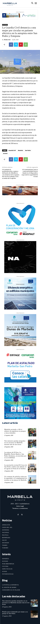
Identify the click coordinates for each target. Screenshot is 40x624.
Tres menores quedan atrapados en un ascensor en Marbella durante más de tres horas (14, 442)
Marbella (20, 150)
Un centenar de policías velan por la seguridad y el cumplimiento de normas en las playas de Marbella (15, 478)
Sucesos (5, 25)
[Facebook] (11, 44)
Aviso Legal (20, 506)
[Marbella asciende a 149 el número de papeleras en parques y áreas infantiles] (32, 432)
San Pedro (28, 150)
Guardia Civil (12, 150)
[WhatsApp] (26, 44)
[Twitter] (16, 44)
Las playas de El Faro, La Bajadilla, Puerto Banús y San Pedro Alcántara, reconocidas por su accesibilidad (15, 455)
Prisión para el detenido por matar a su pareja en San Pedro (15, 612)
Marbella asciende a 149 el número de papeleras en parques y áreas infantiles (15, 431)
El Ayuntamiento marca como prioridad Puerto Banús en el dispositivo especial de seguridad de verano (30, 173)
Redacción (7, 39)
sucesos (5, 153)
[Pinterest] (21, 44)
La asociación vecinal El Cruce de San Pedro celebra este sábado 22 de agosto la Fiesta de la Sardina (15, 466)
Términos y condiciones (20, 508)
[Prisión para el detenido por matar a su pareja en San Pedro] (34, 614)
